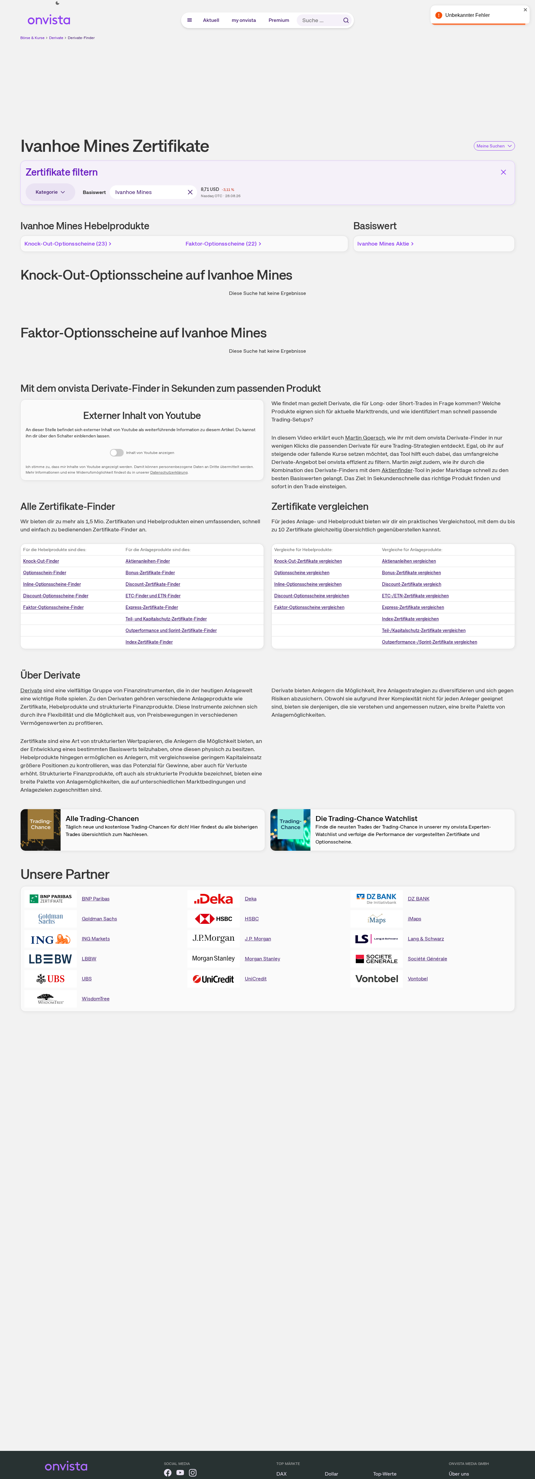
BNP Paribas (96, 898)
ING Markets (96, 938)
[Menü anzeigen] (189, 20)
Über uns (459, 1474)
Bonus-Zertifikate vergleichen (411, 572)
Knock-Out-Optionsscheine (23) (65, 243)
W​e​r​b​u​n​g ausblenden (322, 84)
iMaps (414, 918)
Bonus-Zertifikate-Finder (150, 572)
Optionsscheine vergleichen (301, 572)
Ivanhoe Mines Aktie (383, 243)
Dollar (331, 1474)
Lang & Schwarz (426, 938)
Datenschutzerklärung (169, 472)
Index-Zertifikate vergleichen (410, 619)
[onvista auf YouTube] (180, 1474)
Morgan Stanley (262, 958)
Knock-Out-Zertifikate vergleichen (308, 561)
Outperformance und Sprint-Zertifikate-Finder (171, 630)
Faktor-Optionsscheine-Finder (53, 607)
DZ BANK (418, 898)
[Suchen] (346, 20)
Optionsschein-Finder (44, 572)
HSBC (252, 918)
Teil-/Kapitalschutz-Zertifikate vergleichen (424, 630)
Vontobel (418, 978)
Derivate (56, 37)
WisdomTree (96, 998)
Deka (250, 898)
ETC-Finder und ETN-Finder (153, 596)
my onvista (244, 20)
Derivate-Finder (81, 37)
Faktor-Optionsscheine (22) (221, 243)
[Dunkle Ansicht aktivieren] (57, 3)
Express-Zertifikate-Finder (152, 607)
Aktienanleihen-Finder (148, 561)
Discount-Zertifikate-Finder (153, 584)
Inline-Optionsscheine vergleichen (308, 584)
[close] (525, 9)
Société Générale (427, 958)
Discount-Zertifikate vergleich (411, 584)
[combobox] (153, 192)
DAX (281, 1474)
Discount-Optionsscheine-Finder (55, 596)
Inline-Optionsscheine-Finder (52, 584)
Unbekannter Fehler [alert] (467, 15)
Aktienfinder (397, 470)
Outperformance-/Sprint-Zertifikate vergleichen (429, 642)
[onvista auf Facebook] (167, 1474)
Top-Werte (385, 1474)
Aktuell (211, 20)
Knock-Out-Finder (41, 561)
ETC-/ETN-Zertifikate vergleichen (415, 596)
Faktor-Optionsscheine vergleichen (309, 607)
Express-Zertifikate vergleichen (413, 607)
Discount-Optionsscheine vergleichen (311, 596)
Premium (279, 20)
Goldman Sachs (99, 918)
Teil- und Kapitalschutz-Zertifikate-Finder (166, 619)
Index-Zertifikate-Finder (149, 642)
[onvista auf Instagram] (192, 1474)
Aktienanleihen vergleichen (409, 561)
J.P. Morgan (258, 938)
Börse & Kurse (32, 37)
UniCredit (256, 978)
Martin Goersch (365, 437)
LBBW (89, 958)
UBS (87, 978)
